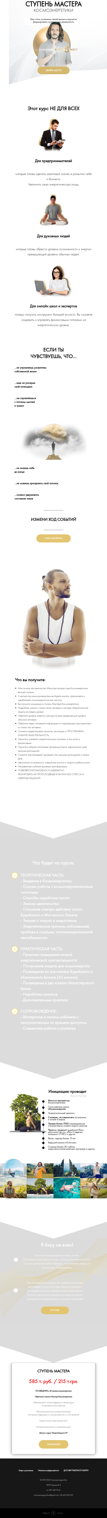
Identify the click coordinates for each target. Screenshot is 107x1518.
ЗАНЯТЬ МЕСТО (54, 70)
